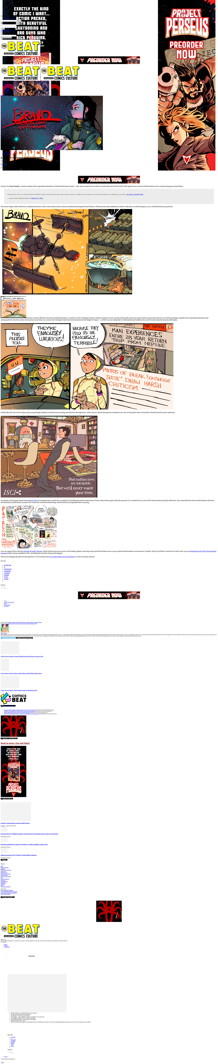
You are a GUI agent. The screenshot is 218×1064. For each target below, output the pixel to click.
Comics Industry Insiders (7, 890)
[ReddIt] (28, 171)
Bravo (5, 603)
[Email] (34, 171)
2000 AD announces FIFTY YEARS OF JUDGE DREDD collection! (19, 855)
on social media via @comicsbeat (62, 557)
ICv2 (2, 877)
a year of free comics (9, 602)
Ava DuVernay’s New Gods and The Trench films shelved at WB (21, 623)
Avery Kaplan (4, 164)
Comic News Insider (5, 894)
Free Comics (7, 153)
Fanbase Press (4, 872)
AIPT (2, 866)
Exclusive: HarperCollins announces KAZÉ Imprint (15, 823)
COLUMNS (6, 90)
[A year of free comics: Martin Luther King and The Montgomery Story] (5, 670)
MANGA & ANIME (8, 85)
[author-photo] (5, 632)
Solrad (2, 885)
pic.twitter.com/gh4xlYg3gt (134, 194)
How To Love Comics (6, 876)
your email (19, 35)
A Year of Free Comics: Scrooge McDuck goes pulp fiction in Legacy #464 (22, 656)
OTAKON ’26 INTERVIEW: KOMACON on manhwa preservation (19, 711)
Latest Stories (10, 705)
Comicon (3, 868)
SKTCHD (3, 884)
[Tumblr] (40, 171)
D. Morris (3, 825)
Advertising (7, 947)
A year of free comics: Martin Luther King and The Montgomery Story (21, 673)
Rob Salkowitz (4, 881)
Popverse (3, 880)
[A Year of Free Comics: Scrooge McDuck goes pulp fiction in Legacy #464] (10, 653)
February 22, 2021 (37, 198)
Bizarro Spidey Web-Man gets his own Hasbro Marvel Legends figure (25, 622)
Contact (6, 945)
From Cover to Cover (6, 874)
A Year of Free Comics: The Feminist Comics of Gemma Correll (19, 690)
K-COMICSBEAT (8, 86)
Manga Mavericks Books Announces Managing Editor (17, 712)
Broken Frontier (5, 867)
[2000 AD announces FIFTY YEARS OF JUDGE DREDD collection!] (4, 852)
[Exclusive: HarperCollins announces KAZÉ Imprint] (16, 820)
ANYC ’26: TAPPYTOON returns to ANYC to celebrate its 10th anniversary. (22, 713)
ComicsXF (3, 871)
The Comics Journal (6, 886)
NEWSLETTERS (8, 92)
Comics (6, 95)
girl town (6, 606)
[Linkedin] (22, 171)
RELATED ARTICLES (8, 638)
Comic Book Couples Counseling (9, 892)
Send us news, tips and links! (15, 743)
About (5, 944)
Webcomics (7, 154)
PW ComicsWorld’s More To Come (9, 891)
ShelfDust (3, 882)
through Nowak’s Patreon (32, 551)
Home (2, 95)
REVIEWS (6, 89)
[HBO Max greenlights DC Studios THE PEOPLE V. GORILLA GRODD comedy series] (4, 841)
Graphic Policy (4, 875)
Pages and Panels (5, 879)
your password (20, 27)
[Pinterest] (16, 171)
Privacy (2, 31)
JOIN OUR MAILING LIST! (10, 18)
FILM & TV (6, 83)
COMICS (6, 82)
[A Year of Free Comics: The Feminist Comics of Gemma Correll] (10, 687)
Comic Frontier (7, 870)
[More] (46, 171)
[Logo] (21, 80)
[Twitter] (9, 171)
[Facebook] (3, 171)
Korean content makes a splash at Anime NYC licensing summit (19, 710)
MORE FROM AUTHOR (24, 638)
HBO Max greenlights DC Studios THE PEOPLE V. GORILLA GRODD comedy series (24, 844)
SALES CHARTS (8, 87)
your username (20, 25)
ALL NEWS (6, 91)
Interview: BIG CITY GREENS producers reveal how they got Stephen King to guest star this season (29, 834)
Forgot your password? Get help (8, 30)
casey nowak (7, 605)
